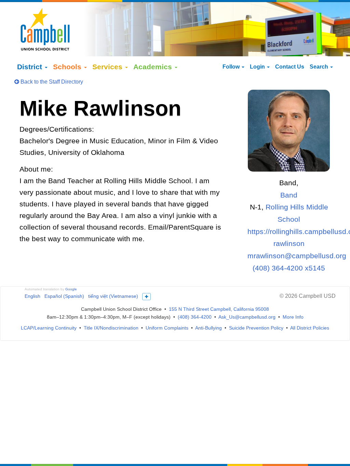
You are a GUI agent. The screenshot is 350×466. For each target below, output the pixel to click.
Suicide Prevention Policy (256, 328)
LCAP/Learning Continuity (49, 328)
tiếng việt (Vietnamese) (113, 296)
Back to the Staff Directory (51, 82)
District (30, 67)
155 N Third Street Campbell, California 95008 (219, 309)
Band (288, 195)
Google (71, 289)
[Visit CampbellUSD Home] (45, 29)
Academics (153, 67)
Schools (68, 67)
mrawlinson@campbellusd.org (296, 256)
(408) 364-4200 (195, 317)
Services (108, 67)
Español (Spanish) (64, 296)
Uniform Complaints (167, 328)
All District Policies (309, 328)
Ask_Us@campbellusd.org (246, 317)
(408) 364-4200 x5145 (289, 268)
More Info (293, 317)
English (32, 296)
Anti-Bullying (208, 328)
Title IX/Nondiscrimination (111, 328)
